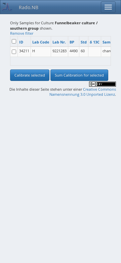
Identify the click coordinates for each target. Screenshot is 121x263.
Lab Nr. (59, 42)
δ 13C (94, 42)
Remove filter (21, 33)
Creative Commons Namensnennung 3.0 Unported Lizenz (82, 92)
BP (72, 42)
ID (21, 42)
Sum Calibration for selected (79, 75)
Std (84, 42)
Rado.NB (28, 7)
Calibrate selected (29, 75)
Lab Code (40, 42)
